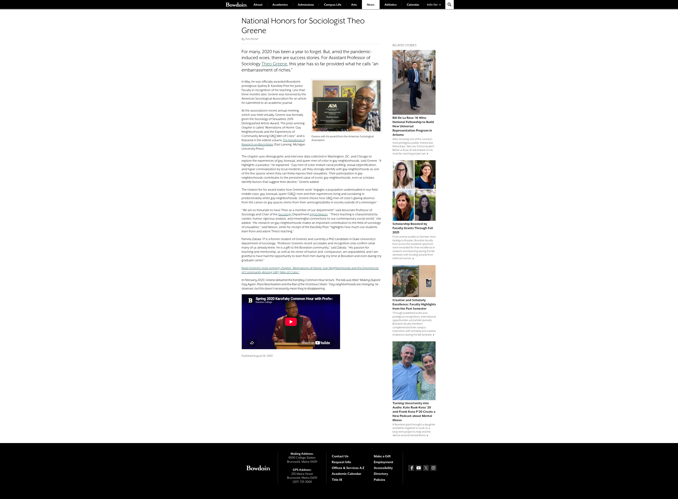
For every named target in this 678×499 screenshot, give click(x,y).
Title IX (337, 480)
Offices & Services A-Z (348, 468)
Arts (354, 4)
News (370, 4)
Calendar (413, 4)
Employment (383, 462)
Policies (379, 480)
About (258, 4)
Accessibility (383, 468)
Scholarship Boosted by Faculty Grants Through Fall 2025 (412, 228)
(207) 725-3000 (302, 481)
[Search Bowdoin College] (449, 4)
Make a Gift (382, 456)
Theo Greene (274, 63)
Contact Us (340, 456)
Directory (381, 474)
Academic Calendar (346, 474)
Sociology (285, 214)
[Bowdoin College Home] (236, 4)
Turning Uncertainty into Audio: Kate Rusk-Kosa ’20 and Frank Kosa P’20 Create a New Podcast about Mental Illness (413, 411)
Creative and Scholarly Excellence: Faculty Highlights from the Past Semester (414, 304)
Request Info (341, 462)
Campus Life (332, 4)
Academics (280, 4)
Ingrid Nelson (319, 214)
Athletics (391, 4)
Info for (432, 4)
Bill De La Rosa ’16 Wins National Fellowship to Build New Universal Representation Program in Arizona (413, 126)
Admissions (306, 4)
